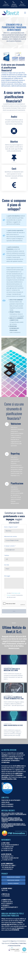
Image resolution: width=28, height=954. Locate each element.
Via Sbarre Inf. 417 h (7, 856)
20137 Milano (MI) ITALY (7, 867)
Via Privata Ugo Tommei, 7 (9, 865)
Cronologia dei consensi (13, 877)
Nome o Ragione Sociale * (11, 527)
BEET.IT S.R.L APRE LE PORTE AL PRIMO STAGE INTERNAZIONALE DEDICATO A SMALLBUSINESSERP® (13, 813)
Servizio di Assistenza (7, 806)
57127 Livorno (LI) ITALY (7, 847)
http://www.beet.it (7, 903)
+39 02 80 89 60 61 (7, 869)
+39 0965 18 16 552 (7, 860)
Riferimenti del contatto (10, 536)
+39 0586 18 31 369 (7, 850)
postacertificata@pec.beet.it (10, 907)
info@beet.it (5, 905)
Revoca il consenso (13, 883)
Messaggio (7, 576)
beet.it (4, 909)
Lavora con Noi (5, 802)
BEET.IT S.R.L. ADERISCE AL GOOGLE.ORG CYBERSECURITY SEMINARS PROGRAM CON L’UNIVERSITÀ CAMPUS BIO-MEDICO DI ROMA (12, 819)
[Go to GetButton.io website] (24, 952)
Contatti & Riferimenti (7, 804)
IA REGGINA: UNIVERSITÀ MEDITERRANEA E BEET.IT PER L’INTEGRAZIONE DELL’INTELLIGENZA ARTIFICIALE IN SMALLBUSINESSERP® (13, 825)
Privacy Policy (14, 943)
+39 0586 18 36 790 (7, 848)
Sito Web (6, 565)
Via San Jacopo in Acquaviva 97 (10, 845)
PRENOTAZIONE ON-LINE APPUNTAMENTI (10, 800)
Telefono (6, 555)
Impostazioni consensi (13, 880)
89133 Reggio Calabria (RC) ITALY (10, 858)
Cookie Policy (23, 943)
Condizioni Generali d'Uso (14, 945)
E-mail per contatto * (9, 546)
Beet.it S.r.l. (14, 941)
